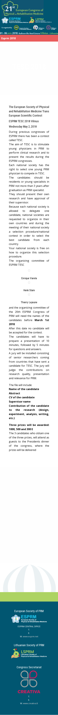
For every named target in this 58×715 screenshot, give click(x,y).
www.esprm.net (30, 636)
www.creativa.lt (30, 703)
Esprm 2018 (8, 38)
